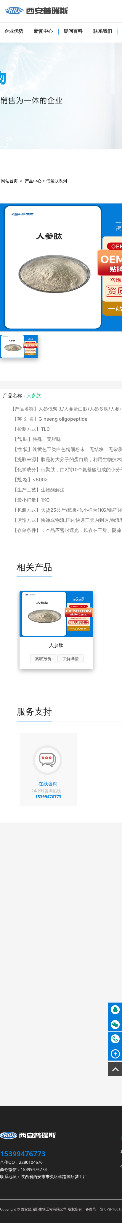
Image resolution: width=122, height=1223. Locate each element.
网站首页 (9, 181)
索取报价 (43, 658)
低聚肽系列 (56, 181)
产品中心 (33, 181)
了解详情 (70, 658)
